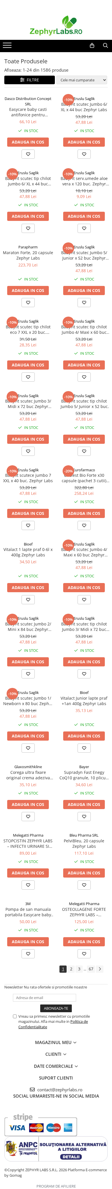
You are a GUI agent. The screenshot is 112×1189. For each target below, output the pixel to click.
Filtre (31, 80)
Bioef (28, 544)
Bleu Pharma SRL (84, 835)
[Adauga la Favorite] (28, 154)
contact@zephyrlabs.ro (59, 1089)
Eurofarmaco (84, 469)
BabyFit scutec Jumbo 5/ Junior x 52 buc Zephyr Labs (84, 255)
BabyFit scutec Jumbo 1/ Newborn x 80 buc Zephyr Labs (28, 700)
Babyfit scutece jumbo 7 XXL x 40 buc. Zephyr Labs (28, 477)
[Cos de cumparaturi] (92, 45)
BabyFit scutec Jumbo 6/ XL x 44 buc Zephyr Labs (84, 106)
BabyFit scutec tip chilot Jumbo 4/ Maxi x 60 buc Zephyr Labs (84, 329)
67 (91, 969)
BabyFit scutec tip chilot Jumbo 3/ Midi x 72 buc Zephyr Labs (84, 626)
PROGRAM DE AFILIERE (56, 1186)
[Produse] (8, 47)
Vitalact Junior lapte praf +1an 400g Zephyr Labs (84, 700)
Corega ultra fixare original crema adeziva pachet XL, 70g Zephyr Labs (28, 775)
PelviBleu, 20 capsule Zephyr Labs (84, 843)
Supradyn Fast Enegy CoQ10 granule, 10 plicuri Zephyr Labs (84, 775)
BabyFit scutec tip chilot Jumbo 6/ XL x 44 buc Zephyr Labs (28, 181)
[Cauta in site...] (105, 45)
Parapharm (28, 247)
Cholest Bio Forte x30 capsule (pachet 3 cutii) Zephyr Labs (84, 477)
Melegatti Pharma (28, 835)
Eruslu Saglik (84, 98)
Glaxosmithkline (28, 766)
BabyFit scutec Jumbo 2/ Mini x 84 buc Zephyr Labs (28, 626)
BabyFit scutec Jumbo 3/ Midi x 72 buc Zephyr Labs (28, 403)
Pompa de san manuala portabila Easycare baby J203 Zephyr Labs (28, 912)
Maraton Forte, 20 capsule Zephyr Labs (28, 255)
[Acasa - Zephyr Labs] (56, 25)
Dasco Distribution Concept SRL (28, 101)
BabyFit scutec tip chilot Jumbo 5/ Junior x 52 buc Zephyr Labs (84, 403)
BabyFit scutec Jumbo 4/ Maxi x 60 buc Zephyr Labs (84, 552)
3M (28, 903)
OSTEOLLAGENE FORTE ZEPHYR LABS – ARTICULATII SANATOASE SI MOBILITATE (84, 912)
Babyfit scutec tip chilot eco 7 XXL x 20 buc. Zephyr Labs (28, 329)
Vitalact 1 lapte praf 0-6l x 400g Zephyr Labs (28, 552)
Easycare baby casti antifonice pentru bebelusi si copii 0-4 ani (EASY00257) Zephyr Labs (28, 112)
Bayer (84, 766)
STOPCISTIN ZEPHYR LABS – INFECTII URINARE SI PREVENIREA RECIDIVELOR (28, 843)
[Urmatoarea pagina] (99, 969)
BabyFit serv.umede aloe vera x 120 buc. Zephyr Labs (84, 181)
